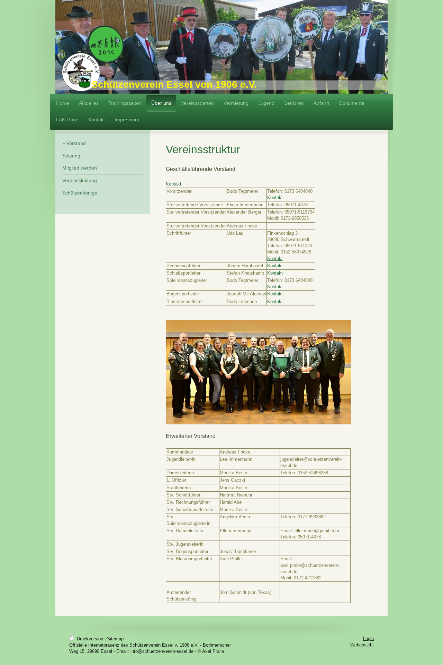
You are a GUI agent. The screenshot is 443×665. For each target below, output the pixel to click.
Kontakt (173, 184)
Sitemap (115, 638)
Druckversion (90, 638)
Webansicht (362, 644)
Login (368, 638)
